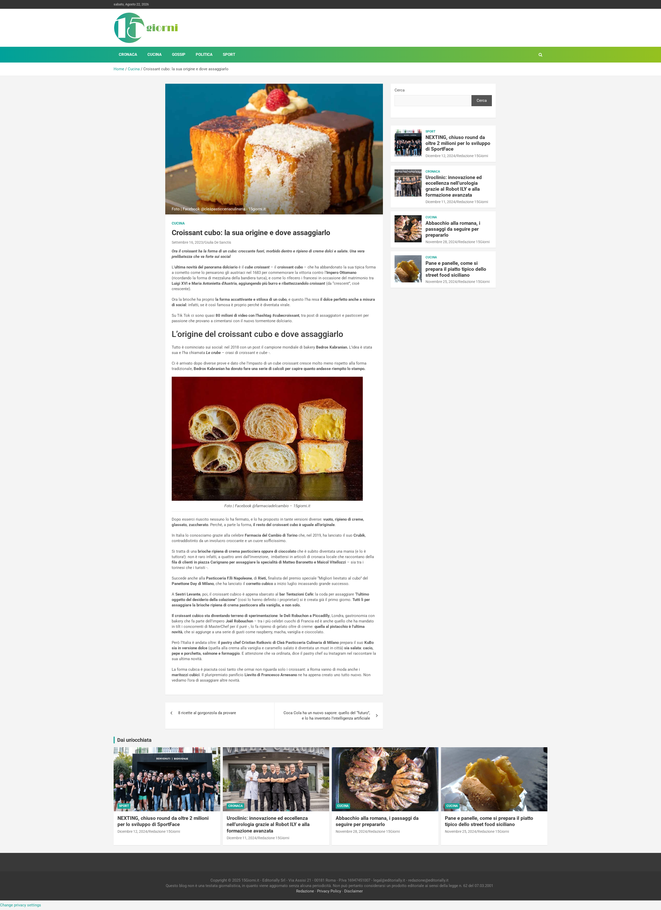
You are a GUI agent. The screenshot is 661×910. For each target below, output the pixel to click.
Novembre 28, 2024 (441, 242)
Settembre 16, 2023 (187, 242)
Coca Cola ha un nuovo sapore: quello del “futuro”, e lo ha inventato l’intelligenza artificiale (327, 716)
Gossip (178, 54)
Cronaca (128, 54)
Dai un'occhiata (134, 740)
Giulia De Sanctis (217, 242)
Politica (204, 54)
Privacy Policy (329, 891)
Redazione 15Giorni (472, 156)
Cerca (400, 90)
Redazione (305, 891)
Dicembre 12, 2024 (440, 156)
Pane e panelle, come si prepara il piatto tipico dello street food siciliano (456, 269)
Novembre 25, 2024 (441, 282)
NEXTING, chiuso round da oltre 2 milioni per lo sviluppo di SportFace (458, 143)
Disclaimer (353, 891)
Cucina (154, 54)
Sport (229, 54)
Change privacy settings (20, 905)
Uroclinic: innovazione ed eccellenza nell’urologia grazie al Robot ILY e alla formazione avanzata (454, 186)
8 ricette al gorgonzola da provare (207, 713)
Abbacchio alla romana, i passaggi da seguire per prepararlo (453, 229)
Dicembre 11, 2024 (440, 202)
